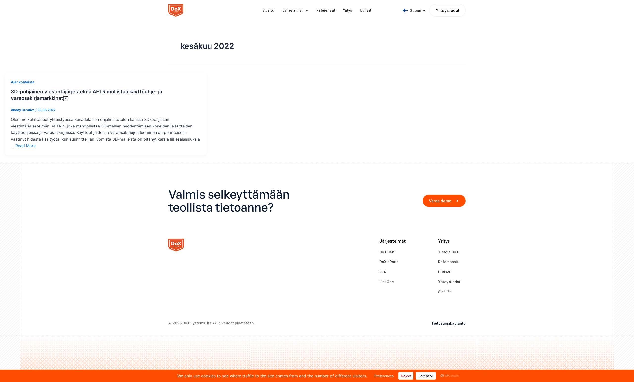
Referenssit (326, 10)
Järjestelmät (292, 10)
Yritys (347, 10)
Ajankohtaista (22, 82)
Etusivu (268, 10)
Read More (25, 145)
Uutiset (365, 10)
